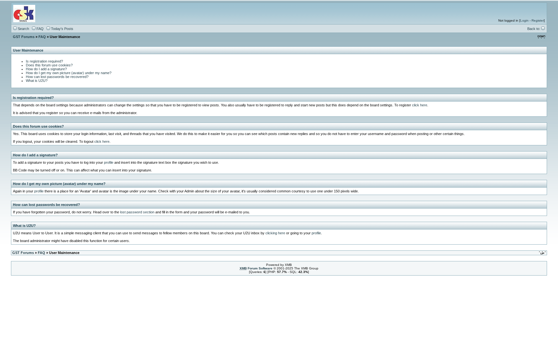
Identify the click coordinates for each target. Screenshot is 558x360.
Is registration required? (44, 61)
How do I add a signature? (46, 69)
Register (538, 20)
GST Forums (24, 37)
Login (524, 20)
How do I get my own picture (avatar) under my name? (68, 73)
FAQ (42, 37)
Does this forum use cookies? (49, 65)
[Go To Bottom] (541, 36)
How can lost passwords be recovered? (57, 77)
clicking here (275, 233)
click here (419, 105)
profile (108, 162)
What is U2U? (36, 81)
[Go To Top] (543, 252)
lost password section (137, 212)
